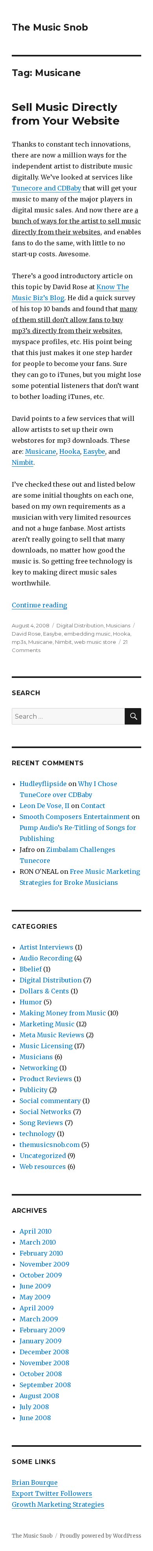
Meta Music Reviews (52, 1035)
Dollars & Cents (44, 991)
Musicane (40, 451)
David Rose (26, 634)
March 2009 (39, 1319)
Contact (93, 806)
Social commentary (50, 1101)
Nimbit (22, 462)
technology (37, 1134)
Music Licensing (46, 1046)
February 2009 (42, 1330)
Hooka (69, 451)
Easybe (94, 451)
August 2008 (39, 1396)
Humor (31, 1002)
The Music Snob (50, 27)
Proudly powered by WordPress (100, 1536)
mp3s (19, 642)
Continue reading (39, 605)
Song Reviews (41, 1123)
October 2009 (41, 1275)
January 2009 (41, 1341)
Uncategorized (43, 1156)
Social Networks (45, 1112)
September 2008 (45, 1385)
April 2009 (37, 1308)
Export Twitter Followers (52, 1493)
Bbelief (31, 969)
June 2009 (35, 1286)
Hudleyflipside (43, 784)
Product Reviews (46, 1079)
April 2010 (36, 1231)
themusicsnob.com (50, 1145)
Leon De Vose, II (44, 806)
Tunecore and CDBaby (46, 188)
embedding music (87, 634)
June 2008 (35, 1418)
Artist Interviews (46, 947)
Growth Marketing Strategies (58, 1504)
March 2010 (38, 1242)
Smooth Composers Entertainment (75, 817)
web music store (95, 642)
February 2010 (41, 1253)
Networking (39, 1068)
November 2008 (44, 1363)
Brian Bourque (35, 1482)
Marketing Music (47, 1024)
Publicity (33, 1090)
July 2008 (34, 1407)
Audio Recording (46, 958)
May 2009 (35, 1297)
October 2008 (41, 1374)
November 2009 (44, 1264)
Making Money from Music (63, 1013)
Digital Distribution (80, 625)
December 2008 (44, 1352)
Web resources (43, 1166)
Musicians (118, 625)
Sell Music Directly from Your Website (66, 113)
